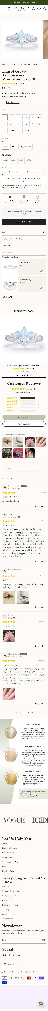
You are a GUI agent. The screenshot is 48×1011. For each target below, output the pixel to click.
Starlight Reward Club (10, 896)
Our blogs (5, 909)
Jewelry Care (6, 900)
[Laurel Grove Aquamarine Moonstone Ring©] (24, 339)
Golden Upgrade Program (11, 862)
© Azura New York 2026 (10, 972)
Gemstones (6, 245)
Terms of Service (8, 919)
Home (4, 64)
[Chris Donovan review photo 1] (8, 597)
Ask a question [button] (24, 424)
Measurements (7, 252)
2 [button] (20, 712)
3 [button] (24, 712)
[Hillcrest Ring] (10, 284)
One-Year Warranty (9, 857)
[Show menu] (3, 9)
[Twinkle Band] (10, 267)
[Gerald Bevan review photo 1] (8, 693)
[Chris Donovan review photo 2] (23, 597)
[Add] (41, 271)
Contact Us (6, 843)
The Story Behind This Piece (12, 239)
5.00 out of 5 (31, 389)
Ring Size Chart (12, 102)
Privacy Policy (7, 914)
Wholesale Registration (11, 891)
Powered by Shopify (28, 972)
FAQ (4, 866)
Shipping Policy (8, 852)
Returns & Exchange (9, 848)
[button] (8, 83)
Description (6, 232)
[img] (8, 492)
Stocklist (5, 886)
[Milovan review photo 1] (8, 636)
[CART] (44, 9)
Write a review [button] (24, 417)
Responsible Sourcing (10, 905)
